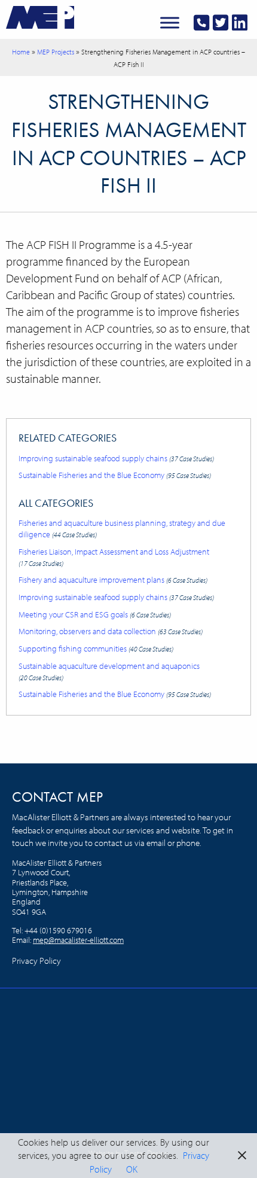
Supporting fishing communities (96, 648)
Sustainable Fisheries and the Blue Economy (115, 474)
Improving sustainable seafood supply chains (116, 458)
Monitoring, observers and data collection (111, 631)
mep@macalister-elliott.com (78, 940)
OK (131, 1169)
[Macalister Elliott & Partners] (40, 16)
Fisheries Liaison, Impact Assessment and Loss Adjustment (114, 557)
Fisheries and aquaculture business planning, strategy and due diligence (122, 528)
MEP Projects (55, 51)
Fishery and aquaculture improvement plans (113, 579)
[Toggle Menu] (170, 22)
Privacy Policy (36, 960)
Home (21, 51)
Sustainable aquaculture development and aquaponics (109, 671)
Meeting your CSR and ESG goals (95, 614)
